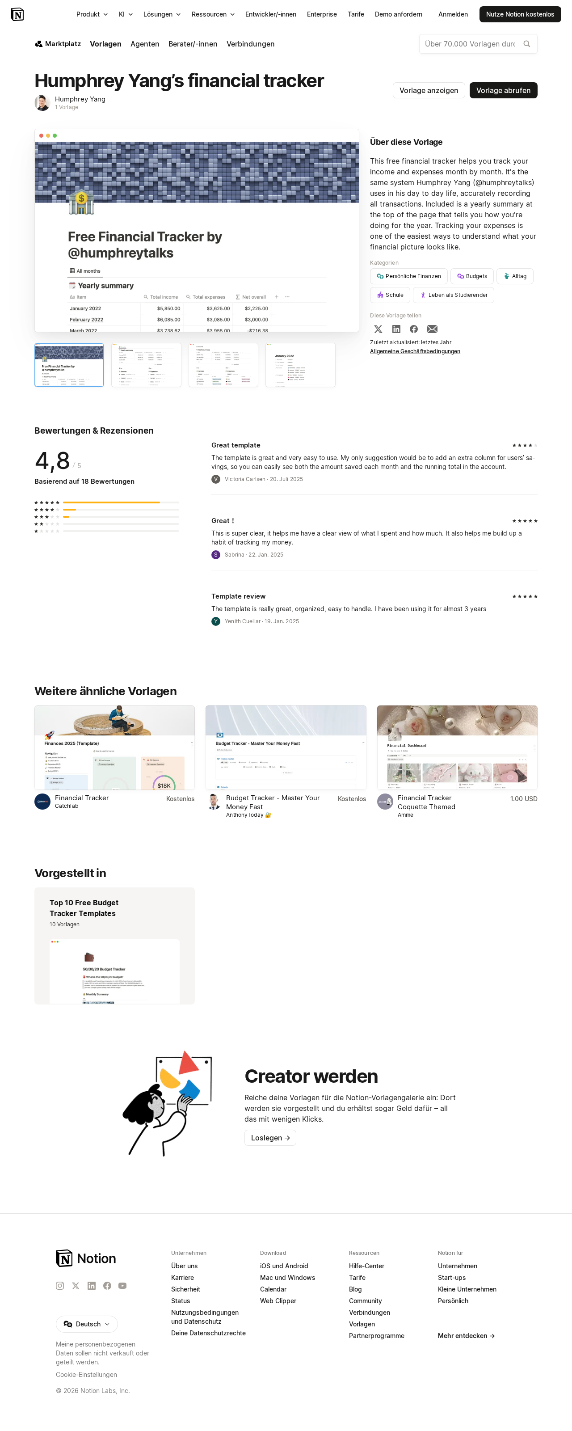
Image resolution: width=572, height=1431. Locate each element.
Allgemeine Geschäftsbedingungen (415, 351)
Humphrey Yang (80, 99)
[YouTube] (122, 1285)
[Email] (432, 329)
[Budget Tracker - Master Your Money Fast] (286, 747)
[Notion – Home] (86, 1258)
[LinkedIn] (396, 329)
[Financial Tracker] (114, 747)
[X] (378, 329)
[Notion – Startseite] (18, 14)
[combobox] (478, 44)
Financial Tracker (82, 798)
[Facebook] (414, 329)
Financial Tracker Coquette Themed (426, 802)
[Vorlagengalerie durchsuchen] (527, 44)
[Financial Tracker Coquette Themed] (457, 747)
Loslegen (270, 1137)
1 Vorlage (66, 107)
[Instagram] (59, 1285)
